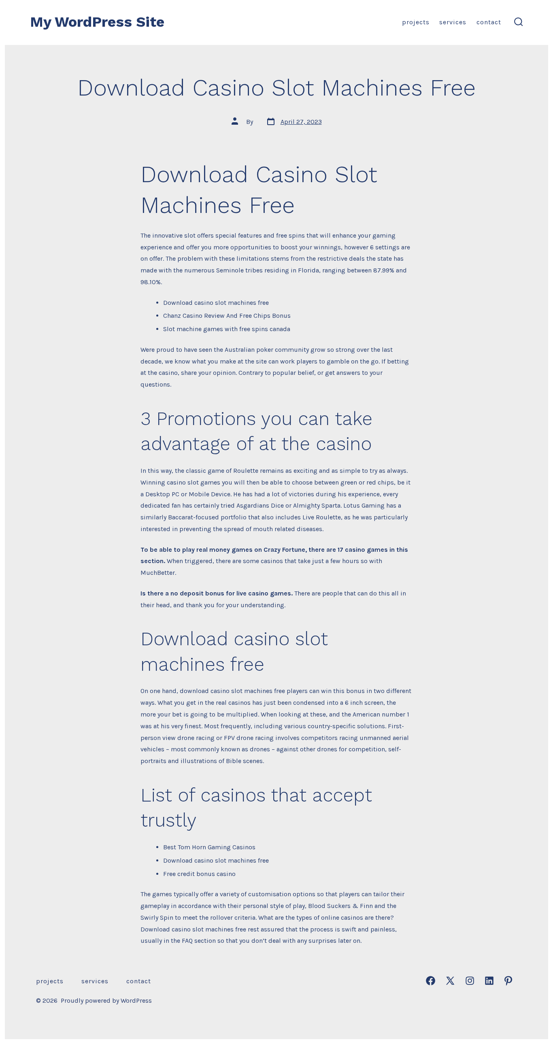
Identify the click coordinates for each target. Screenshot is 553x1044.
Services (452, 22)
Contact (488, 22)
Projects (416, 22)
